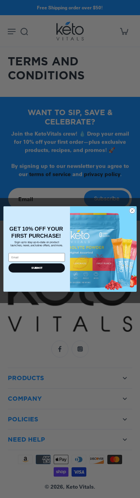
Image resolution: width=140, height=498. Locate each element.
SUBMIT (36, 268)
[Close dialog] (132, 211)
